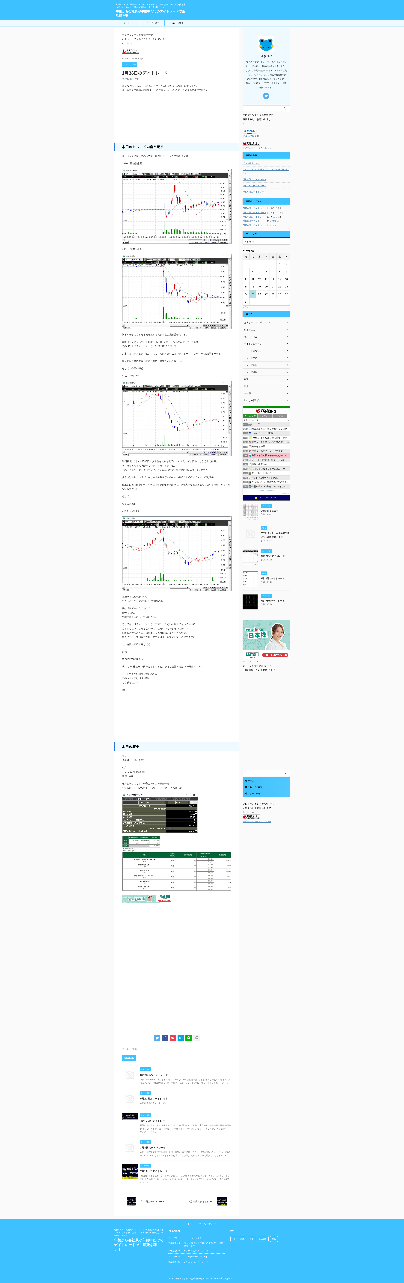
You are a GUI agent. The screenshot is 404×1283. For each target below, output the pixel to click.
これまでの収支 (152, 23)
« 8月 (246, 307)
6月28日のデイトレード (154, 1074)
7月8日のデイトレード (153, 1147)
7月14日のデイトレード (153, 1171)
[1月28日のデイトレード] (181, 1038)
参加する (286, 493)
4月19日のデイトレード (154, 1120)
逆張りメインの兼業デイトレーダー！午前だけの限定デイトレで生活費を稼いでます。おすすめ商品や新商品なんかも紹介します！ (138, 1232)
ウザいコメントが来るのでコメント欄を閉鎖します (266, 171)
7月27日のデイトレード (254, 185)
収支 (252, 1239)
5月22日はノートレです (154, 1098)
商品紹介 (263, 1239)
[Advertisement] (177, 117)
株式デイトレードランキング (257, 148)
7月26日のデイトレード (254, 191)
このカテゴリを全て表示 (266, 491)
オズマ (273, 221)
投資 (274, 1239)
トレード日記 (131, 1049)
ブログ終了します (251, 163)
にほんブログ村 (251, 135)
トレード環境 (177, 23)
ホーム (127, 23)
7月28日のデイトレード (254, 179)
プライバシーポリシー (206, 1224)
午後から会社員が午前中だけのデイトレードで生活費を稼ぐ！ (139, 1244)
